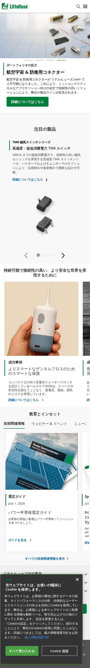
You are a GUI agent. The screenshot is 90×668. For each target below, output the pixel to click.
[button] (27, 255)
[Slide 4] (61, 60)
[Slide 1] (28, 60)
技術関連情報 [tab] (14, 423)
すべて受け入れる (22, 651)
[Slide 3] (50, 60)
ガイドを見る (17, 540)
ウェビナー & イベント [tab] (49, 423)
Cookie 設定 (59, 651)
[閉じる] (77, 579)
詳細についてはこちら (27, 101)
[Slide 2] (39, 60)
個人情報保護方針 (37, 637)
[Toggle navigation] (85, 6)
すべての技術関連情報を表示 (45, 558)
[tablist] (45, 425)
